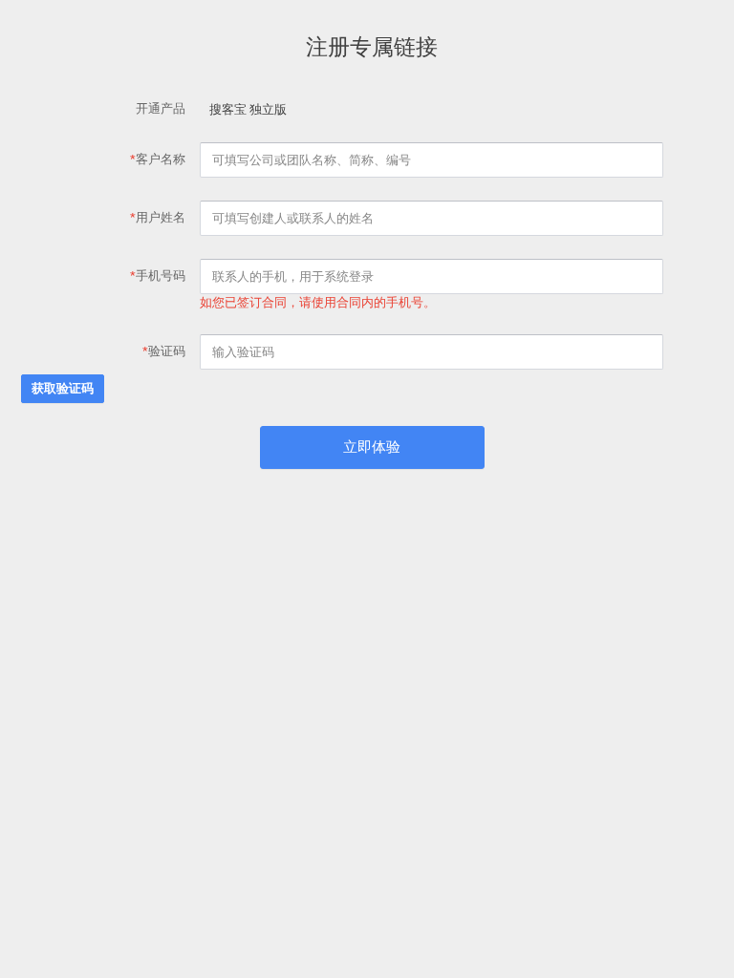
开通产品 (160, 108)
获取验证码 (63, 388)
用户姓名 (157, 217)
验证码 (163, 351)
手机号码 (157, 275)
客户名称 (157, 159)
